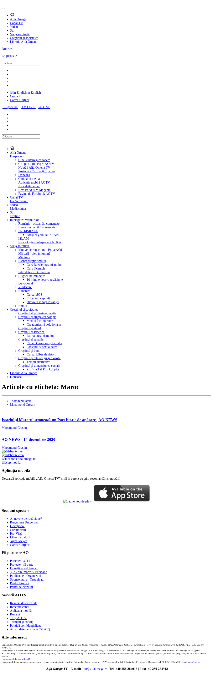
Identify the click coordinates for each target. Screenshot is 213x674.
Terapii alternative (38, 362)
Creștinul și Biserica (31, 332)
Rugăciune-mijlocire (31, 276)
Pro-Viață (16, 533)
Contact (15, 96)
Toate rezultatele (20, 401)
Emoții (22, 306)
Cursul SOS (34, 294)
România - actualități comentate (38, 223)
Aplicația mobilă (21, 610)
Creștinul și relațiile (30, 339)
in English (34, 92)
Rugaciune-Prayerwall (24, 522)
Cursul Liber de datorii (41, 354)
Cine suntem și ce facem (34, 160)
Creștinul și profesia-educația (37, 313)
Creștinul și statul (29, 328)
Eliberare (24, 291)
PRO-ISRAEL (28, 231)
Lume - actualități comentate (36, 227)
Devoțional (25, 283)
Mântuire (24, 257)
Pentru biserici (19, 583)
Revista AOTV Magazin (34, 190)
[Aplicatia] (77, 501)
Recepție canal (19, 607)
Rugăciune (10, 107)
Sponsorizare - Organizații (27, 579)
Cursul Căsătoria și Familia (44, 343)
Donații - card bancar (24, 568)
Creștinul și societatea (24, 38)
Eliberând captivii (38, 298)
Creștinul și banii (29, 350)
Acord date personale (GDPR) (30, 629)
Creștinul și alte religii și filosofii (39, 358)
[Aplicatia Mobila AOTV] (122, 501)
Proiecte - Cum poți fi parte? (36, 171)
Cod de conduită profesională (16, 659)
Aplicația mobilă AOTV (34, 182)
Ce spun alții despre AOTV (36, 163)
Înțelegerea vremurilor (24, 220)
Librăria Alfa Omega (23, 41)
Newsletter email (29, 186)
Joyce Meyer (18, 541)
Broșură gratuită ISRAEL (43, 235)
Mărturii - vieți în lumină (34, 253)
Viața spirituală (20, 34)
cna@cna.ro (194, 662)
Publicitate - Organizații (25, 575)
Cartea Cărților (19, 100)
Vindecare (25, 287)
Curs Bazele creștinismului (44, 264)
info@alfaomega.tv (94, 668)
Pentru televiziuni (21, 587)
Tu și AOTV (18, 618)
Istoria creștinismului (40, 335)
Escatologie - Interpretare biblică (39, 242)
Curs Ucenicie (36, 268)
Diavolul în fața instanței (43, 302)
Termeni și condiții (22, 622)
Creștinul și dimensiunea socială (39, 365)
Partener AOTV (20, 560)
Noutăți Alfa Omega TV (34, 167)
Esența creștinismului (32, 261)
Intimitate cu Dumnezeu (34, 272)
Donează (7, 48)
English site (9, 56)
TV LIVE (29, 107)
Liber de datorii (20, 537)
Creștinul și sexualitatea (42, 347)
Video (14, 26)
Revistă (15, 614)
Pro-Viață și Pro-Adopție (43, 369)
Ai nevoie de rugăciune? (26, 518)
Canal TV (16, 23)
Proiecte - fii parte (21, 564)
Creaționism (18, 530)
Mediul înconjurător (40, 320)
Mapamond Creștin (22, 404)
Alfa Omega (18, 19)
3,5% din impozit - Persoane (28, 572)
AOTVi (44, 107)
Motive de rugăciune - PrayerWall (40, 249)
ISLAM (23, 238)
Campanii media (29, 178)
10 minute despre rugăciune (45, 279)
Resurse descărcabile (23, 603)
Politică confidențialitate (25, 625)
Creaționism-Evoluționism (44, 324)
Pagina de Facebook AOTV (36, 193)
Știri (12, 30)
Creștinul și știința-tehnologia (37, 317)
